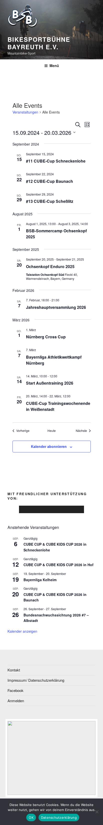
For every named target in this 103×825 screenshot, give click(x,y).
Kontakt (14, 669)
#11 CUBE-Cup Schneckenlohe (56, 161)
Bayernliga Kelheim (40, 579)
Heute (52, 431)
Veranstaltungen (25, 112)
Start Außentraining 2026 (49, 383)
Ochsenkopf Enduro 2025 (50, 266)
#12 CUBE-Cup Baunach (49, 181)
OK (31, 817)
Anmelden (16, 700)
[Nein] (96, 811)
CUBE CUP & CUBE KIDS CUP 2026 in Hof (59, 564)
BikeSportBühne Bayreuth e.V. (39, 43)
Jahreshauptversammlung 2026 (56, 307)
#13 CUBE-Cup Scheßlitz (49, 201)
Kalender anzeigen (22, 631)
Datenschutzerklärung (59, 817)
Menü (54, 65)
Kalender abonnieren (49, 446)
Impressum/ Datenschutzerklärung (36, 680)
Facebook (16, 690)
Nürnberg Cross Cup (46, 337)
